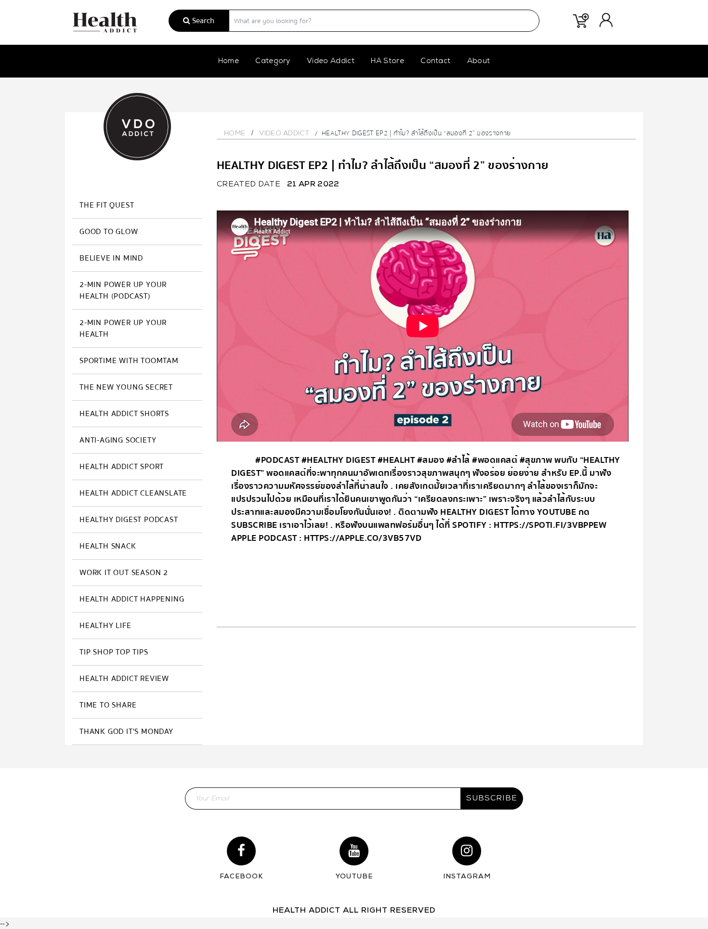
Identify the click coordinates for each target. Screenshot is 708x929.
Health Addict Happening (131, 599)
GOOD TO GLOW (108, 231)
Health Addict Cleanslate (133, 493)
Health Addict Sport (121, 466)
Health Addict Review (124, 678)
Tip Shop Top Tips (113, 652)
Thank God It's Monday (126, 731)
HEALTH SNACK (107, 546)
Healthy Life (105, 625)
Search (202, 20)
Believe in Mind (111, 258)
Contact (435, 61)
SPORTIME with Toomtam (129, 360)
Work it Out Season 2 (123, 572)
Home (228, 61)
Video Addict (330, 61)
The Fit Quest (106, 205)
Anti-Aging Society (117, 440)
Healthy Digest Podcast (128, 519)
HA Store (387, 61)
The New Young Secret (126, 387)
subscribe (491, 798)
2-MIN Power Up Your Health (123, 328)
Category (272, 61)
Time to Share (107, 705)
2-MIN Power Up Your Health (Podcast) (123, 290)
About (478, 61)
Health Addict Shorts (124, 413)
